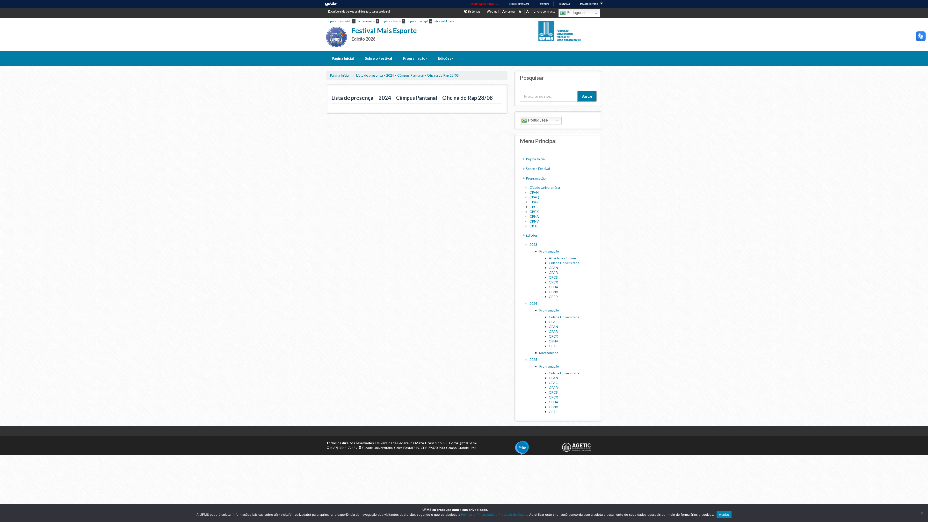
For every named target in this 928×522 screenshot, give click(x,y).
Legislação (564, 4)
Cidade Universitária (544, 187)
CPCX (534, 212)
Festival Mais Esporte (384, 30)
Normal (510, 11)
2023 (533, 244)
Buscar (587, 96)
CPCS (533, 207)
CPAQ (534, 197)
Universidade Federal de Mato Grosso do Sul (360, 11)
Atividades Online (562, 258)
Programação (414, 58)
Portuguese (576, 13)
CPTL (533, 226)
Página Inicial (343, 58)
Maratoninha (548, 353)
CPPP (553, 297)
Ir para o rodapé (418, 21)
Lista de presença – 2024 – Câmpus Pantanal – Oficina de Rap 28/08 (407, 75)
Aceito (724, 514)
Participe (544, 4)
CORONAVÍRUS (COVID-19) (484, 4)
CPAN (534, 192)
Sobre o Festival (378, 58)
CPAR (533, 202)
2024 (533, 303)
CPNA (534, 216)
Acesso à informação (519, 4)
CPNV (534, 221)
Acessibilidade (444, 21)
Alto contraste (545, 11)
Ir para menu (366, 21)
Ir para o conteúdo (339, 21)
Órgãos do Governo (589, 4)
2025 (533, 359)
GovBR (331, 4)
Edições (444, 58)
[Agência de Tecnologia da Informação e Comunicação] (582, 447)
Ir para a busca (391, 21)
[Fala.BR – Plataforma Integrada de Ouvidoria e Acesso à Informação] (535, 448)
